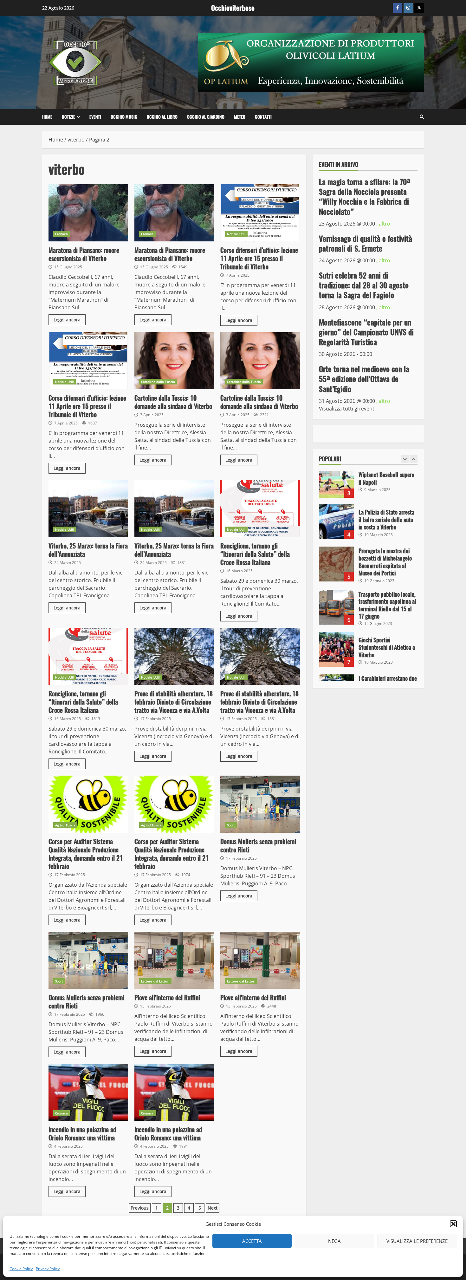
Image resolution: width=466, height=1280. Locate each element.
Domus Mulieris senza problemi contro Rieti (260, 804)
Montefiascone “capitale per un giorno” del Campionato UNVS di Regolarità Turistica (366, 332)
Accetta (252, 1241)
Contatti (263, 117)
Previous (140, 1208)
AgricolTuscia (65, 825)
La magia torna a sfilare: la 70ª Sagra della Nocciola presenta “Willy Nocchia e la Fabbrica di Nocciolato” (364, 196)
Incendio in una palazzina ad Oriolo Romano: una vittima (88, 1092)
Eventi (95, 117)
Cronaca (61, 234)
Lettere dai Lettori (155, 981)
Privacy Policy (48, 1268)
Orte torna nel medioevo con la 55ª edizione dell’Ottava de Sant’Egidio (364, 378)
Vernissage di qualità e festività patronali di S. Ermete (365, 243)
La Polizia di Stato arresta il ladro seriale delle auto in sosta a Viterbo (336, 521)
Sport (231, 825)
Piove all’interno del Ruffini (174, 960)
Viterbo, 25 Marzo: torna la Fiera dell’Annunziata (88, 508)
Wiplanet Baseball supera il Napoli (336, 480)
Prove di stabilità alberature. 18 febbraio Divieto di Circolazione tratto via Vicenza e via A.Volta (174, 656)
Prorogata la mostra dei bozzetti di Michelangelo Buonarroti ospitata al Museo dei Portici (336, 564)
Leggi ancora (67, 320)
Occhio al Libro (162, 117)
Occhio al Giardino (205, 117)
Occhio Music (124, 117)
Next (212, 1208)
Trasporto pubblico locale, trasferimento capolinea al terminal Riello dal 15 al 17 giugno (336, 607)
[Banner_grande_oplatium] (311, 61)
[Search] (422, 117)
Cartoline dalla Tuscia (158, 381)
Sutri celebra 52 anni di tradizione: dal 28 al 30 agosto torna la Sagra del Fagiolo (364, 285)
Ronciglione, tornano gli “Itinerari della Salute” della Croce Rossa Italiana (260, 508)
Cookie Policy (21, 1268)
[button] (453, 1224)
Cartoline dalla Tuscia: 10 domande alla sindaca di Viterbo (174, 360)
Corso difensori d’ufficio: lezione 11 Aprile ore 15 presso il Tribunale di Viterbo (260, 212)
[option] (368, 483)
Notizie (68, 117)
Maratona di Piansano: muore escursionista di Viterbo (88, 212)
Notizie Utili (236, 234)
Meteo (239, 117)
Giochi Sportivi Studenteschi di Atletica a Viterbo (336, 649)
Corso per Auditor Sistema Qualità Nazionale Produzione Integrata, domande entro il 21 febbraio (88, 804)
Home (47, 117)
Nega (334, 1241)
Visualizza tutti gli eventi (347, 408)
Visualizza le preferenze (417, 1241)
